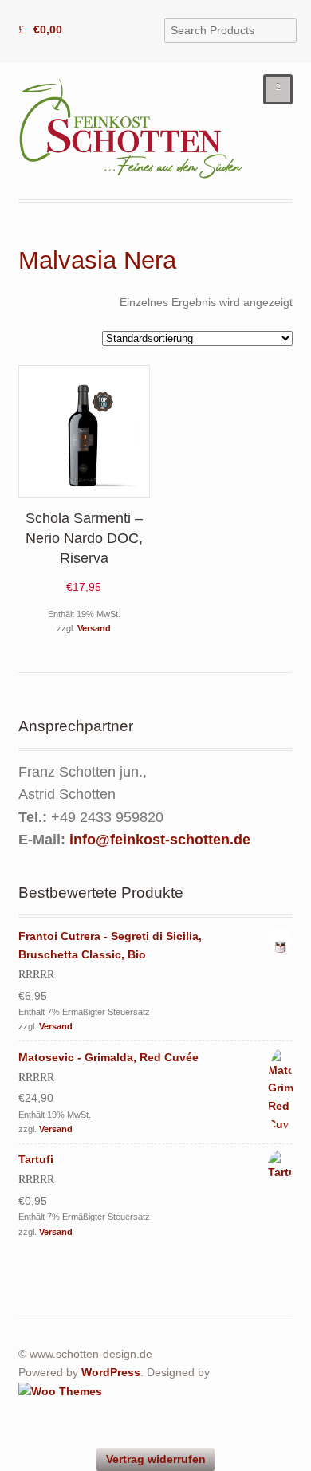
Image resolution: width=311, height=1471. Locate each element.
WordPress (110, 1372)
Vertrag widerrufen (156, 1459)
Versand (94, 628)
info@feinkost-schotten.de (159, 840)
